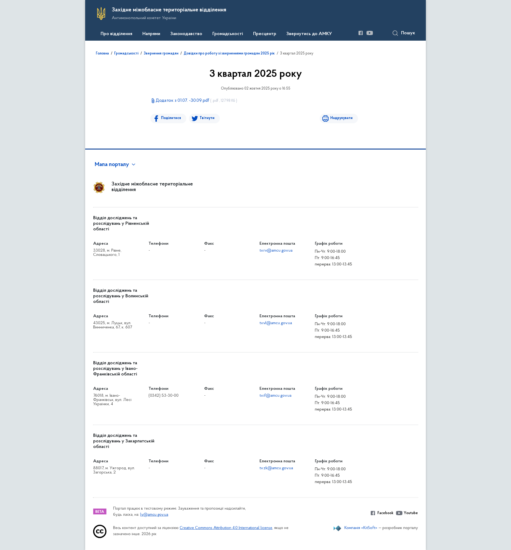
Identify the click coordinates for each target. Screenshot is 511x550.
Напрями (151, 34)
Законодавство (186, 34)
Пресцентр (264, 34)
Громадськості (227, 34)
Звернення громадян (161, 54)
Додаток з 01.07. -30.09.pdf (196, 100)
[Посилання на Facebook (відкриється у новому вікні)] (360, 33)
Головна (102, 54)
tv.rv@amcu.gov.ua (275, 250)
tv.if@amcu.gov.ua (275, 396)
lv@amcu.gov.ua (154, 515)
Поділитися (171, 118)
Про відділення (116, 34)
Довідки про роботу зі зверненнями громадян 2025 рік (229, 54)
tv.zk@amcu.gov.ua (276, 468)
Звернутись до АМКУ (309, 34)
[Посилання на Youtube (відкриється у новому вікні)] (369, 33)
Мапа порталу (112, 165)
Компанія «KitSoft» (360, 528)
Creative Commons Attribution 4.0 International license (226, 528)
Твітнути (207, 118)
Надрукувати (341, 118)
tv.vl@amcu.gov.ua (275, 323)
